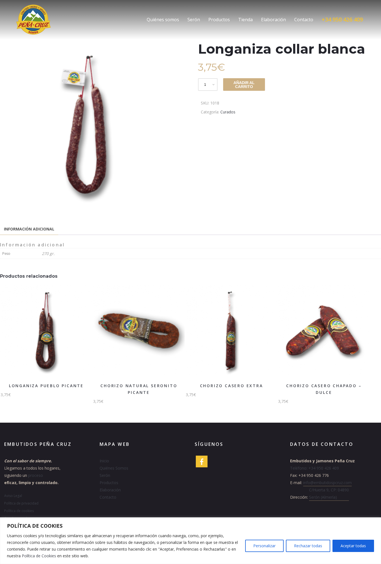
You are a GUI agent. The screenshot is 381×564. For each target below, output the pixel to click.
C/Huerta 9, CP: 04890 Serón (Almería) (329, 493)
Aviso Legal (13, 495)
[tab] (29, 229)
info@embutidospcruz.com (327, 482)
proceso (35, 475)
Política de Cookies (39, 555)
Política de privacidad (21, 503)
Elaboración (273, 19)
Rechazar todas (308, 545)
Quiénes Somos (114, 468)
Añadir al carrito (244, 84)
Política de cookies (19, 510)
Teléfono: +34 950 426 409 (314, 468)
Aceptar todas (353, 545)
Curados (227, 112)
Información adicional (29, 229)
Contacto (303, 19)
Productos (219, 19)
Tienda (245, 19)
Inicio (104, 460)
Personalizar (264, 545)
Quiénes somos (163, 19)
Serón (193, 19)
